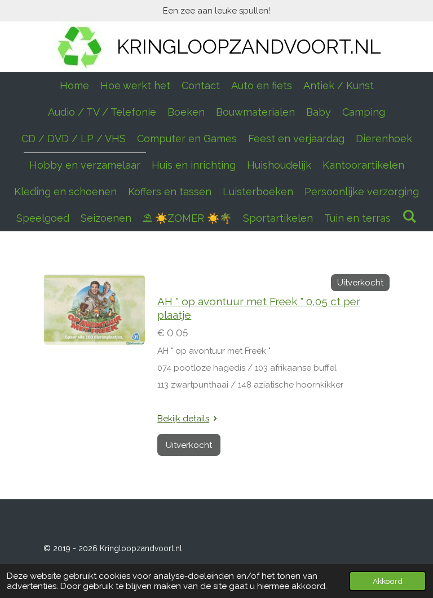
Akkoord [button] (388, 581)
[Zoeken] (409, 216)
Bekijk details (183, 419)
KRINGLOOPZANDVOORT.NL (249, 46)
